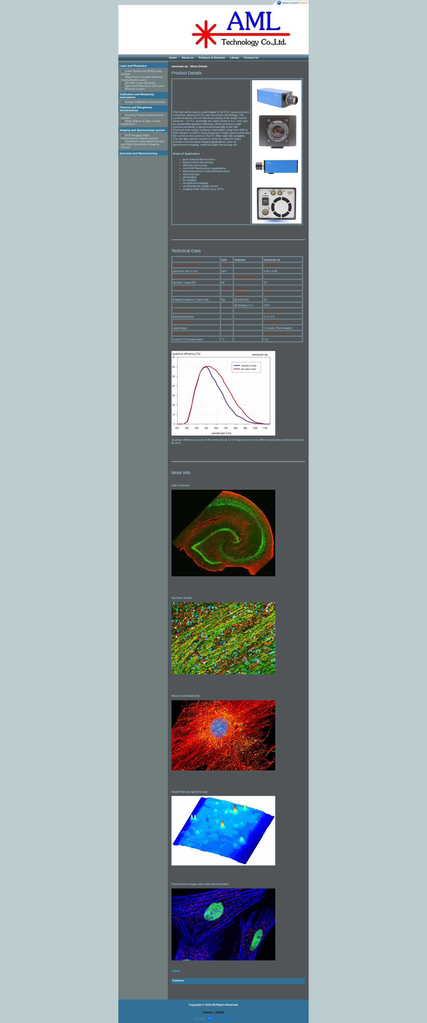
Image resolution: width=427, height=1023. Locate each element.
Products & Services (212, 57)
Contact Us (251, 57)
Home (173, 57)
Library (234, 57)
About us (188, 57)
